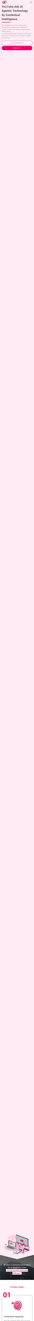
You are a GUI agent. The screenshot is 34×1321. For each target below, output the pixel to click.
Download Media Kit (17, 43)
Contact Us (17, 48)
